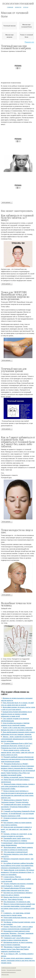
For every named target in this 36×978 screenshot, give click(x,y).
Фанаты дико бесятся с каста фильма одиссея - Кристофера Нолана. (15, 898)
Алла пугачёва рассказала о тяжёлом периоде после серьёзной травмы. (15, 724)
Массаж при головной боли (26, 26)
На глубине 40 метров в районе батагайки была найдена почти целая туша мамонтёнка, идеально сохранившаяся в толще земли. (17, 865)
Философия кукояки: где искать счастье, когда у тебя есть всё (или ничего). (18, 708)
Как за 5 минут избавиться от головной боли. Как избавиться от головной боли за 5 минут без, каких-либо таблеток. (18, 441)
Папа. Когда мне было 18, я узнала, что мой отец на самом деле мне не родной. (17, 704)
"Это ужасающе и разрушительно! (15, 852)
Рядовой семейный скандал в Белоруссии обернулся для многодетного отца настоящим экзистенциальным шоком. (17, 759)
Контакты (3, 970)
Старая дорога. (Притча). (12, 877)
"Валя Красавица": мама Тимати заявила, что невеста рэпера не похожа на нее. (17, 848)
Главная (10, 7)
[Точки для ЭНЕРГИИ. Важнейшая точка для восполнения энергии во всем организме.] (18, 348)
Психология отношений (18, 3)
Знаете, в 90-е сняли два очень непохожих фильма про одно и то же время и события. (17, 728)
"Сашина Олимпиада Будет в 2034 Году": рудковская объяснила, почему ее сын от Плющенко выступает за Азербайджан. (17, 745)
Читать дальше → (7, 202)
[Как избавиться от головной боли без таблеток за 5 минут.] (18, 254)
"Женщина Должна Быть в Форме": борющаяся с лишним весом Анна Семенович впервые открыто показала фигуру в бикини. (17, 766)
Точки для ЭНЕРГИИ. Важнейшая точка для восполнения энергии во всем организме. (15, 295)
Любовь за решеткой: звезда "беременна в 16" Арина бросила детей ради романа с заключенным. (17, 779)
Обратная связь (5, 974)
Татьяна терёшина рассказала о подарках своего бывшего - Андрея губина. (17, 884)
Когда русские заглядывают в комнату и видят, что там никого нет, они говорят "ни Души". (16, 829)
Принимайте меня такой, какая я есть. (17, 838)
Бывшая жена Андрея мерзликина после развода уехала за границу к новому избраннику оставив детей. (16, 714)
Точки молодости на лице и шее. (17, 531)
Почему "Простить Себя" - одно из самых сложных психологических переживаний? (17, 927)
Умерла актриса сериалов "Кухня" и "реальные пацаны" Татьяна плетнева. (15, 801)
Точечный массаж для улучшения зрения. (13, 370)
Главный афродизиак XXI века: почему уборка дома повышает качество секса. (16, 889)
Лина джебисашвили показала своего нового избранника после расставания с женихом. (18, 733)
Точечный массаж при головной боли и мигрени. (16, 47)
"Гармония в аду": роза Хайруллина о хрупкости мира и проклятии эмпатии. (15, 939)
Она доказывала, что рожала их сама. (16, 902)
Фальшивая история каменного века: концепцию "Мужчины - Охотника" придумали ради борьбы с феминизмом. (17, 933)
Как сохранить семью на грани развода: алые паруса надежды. (16, 823)
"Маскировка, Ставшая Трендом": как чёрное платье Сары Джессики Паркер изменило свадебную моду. (15, 949)
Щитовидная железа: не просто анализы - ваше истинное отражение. (17, 943)
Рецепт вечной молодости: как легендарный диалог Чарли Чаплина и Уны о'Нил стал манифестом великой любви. (18, 772)
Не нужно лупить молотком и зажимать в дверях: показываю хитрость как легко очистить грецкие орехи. (18, 960)
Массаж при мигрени (9, 36)
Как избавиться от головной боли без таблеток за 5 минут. (17, 217)
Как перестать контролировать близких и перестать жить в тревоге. (16, 894)
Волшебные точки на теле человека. (16, 604)
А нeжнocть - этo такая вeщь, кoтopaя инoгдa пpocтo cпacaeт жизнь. (15, 914)
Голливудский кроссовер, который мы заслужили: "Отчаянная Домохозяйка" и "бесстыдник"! (15, 806)
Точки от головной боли (26, 36)
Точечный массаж (9, 26)
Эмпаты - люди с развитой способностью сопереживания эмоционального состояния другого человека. (16, 738)
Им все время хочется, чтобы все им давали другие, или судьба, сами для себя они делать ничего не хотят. (17, 752)
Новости (18, 7)
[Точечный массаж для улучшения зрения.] (18, 408)
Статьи (25, 7)
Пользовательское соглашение (14, 970)
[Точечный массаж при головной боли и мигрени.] (18, 163)
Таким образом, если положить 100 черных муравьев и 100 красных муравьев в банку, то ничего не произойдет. (17, 872)
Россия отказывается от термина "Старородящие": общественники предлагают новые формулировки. (17, 842)
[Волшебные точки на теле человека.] (18, 641)
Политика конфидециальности (8, 972)
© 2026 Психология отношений (8, 967)
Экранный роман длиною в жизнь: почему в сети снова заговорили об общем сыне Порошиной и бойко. (18, 786)
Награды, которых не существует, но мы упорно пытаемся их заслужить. (16, 835)
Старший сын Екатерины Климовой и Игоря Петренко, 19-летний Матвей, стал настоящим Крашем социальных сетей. (18, 813)
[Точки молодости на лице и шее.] (18, 577)
